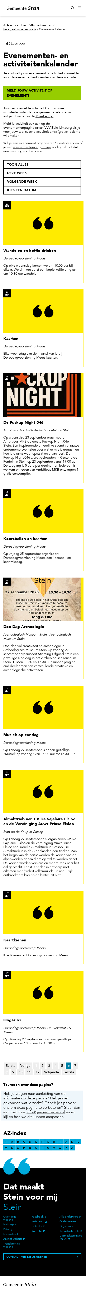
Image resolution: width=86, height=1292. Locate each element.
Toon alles (17, 164)
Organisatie (66, 1226)
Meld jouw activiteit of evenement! (29, 92)
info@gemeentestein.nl (46, 1112)
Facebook (38, 1217)
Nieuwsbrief (10, 1234)
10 (21, 1072)
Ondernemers (67, 1221)
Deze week (17, 173)
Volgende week (22, 182)
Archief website (12, 1239)
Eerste (10, 1066)
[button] (15, 44)
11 (29, 1072)
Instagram (38, 1221)
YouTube (37, 1231)
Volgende (51, 1072)
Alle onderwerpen (70, 1217)
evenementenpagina (18, 128)
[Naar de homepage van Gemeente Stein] (23, 8)
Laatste (68, 1072)
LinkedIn (37, 1226)
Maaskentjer (44, 116)
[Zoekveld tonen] (72, 8)
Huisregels (9, 1224)
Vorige (25, 1066)
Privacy (7, 1229)
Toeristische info (69, 1231)
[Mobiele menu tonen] (79, 8)
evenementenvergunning (32, 147)
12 (37, 1072)
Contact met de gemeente (26, 1256)
